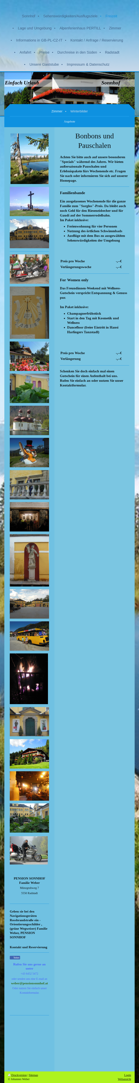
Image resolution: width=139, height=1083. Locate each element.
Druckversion (19, 1075)
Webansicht (124, 1079)
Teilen (16, 958)
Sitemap (33, 1075)
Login (127, 1075)
